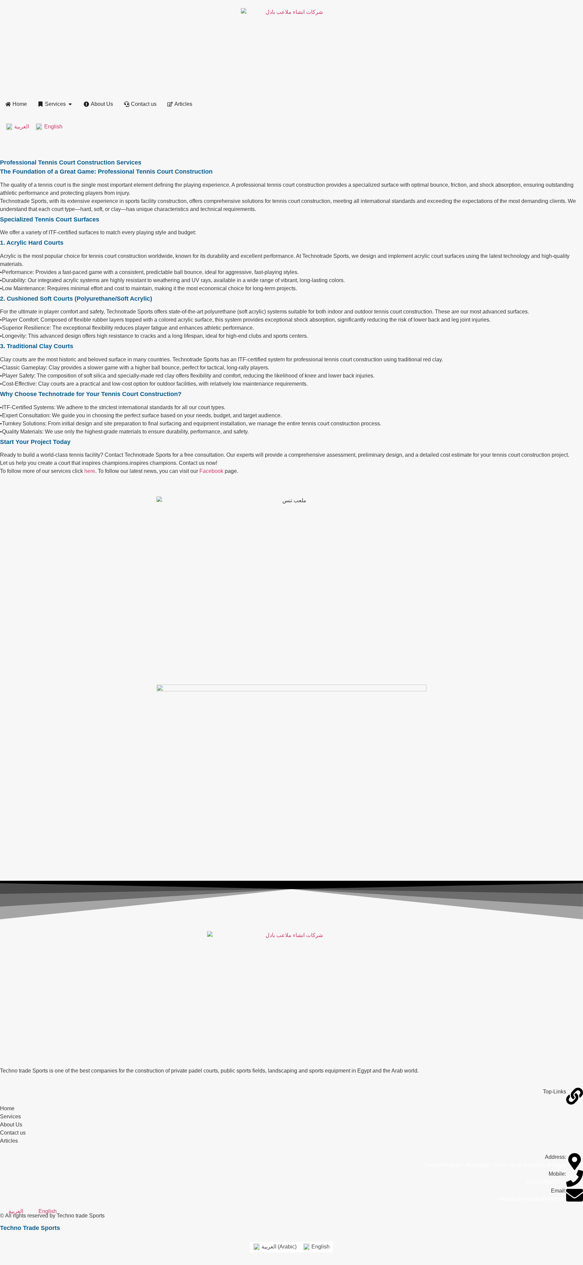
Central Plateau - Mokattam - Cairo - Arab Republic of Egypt (495, 1165)
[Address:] (574, 1161)
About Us (11, 1124)
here (89, 471)
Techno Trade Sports (30, 1228)
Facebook (211, 471)
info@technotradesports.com (532, 1199)
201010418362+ (546, 1182)
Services (10, 1116)
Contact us (13, 1133)
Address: (555, 1157)
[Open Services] (70, 104)
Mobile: (557, 1174)
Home (7, 1108)
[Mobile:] (574, 1178)
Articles (9, 1141)
